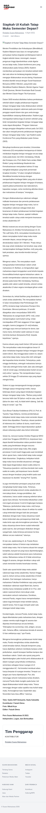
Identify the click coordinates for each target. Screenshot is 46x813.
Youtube (28, 777)
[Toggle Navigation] (41, 7)
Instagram (28, 770)
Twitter (27, 773)
